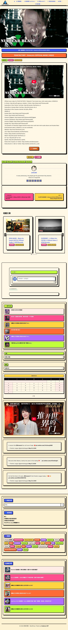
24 (8, 390)
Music (9, 161)
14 (42, 385)
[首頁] (14, 1)
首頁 (19, 50)
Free (42, 543)
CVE (6, 543)
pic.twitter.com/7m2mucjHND (44, 445)
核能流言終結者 (52, 1)
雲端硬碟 (19, 1)
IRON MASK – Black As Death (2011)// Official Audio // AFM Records (16, 240)
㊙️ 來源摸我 (34, 148)
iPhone (6, 546)
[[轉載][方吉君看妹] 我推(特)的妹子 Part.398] (7, 325)
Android (35, 546)
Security (37, 539)
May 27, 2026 (32, 463)
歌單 (60, 1)
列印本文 (31, 157)
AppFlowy (31, 543)
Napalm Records (18, 539)
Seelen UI (50, 539)
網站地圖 (38, 3)
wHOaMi (11, 60)
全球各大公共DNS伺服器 (16, 310)
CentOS (43, 539)
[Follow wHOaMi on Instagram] (33, 181)
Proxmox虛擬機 (8, 539)
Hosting (48, 543)
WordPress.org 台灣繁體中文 (12, 522)
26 (25, 390)
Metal (4, 161)
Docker (29, 546)
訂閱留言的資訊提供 (9, 520)
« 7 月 (33, 396)
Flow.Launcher (42, 546)
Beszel (25, 549)
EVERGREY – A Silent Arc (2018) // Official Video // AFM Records (49, 240)
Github (56, 539)
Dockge (18, 546)
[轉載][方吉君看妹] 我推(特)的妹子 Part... (20, 323)
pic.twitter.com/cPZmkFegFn (50, 460)
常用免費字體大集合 (15, 329)
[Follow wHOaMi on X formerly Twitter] (30, 181)
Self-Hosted (59, 543)
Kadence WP (45, 626)
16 (59, 385)
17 (8, 387)
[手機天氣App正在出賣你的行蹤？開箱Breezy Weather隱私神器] (7, 344)
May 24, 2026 (32, 480)
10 (8, 385)
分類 (6, 353)
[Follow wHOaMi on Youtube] (35, 181)
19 (25, 387)
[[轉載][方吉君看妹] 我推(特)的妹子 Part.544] (7, 338)
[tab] (31, 254)
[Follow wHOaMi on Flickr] (38, 181)
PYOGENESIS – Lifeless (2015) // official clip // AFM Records (18, 197)
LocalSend (17, 543)
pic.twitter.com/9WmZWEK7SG (17, 478)
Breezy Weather (29, 539)
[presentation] (18, 227)
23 (59, 387)
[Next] (63, 234)
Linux (37, 543)
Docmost (24, 543)
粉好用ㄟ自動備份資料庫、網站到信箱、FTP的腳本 (22, 316)
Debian (19, 549)
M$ (53, 543)
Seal (62, 539)
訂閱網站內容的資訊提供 (10, 518)
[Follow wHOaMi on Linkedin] (40, 181)
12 (25, 385)
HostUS (56, 546)
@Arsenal (19, 445)
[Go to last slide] (5, 234)
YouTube (28, 161)
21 (42, 387)
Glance (50, 546)
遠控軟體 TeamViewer (30, 1)
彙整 (6, 364)
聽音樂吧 (23, 50)
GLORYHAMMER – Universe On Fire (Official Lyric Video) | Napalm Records (50, 197)
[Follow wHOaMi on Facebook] (27, 181)
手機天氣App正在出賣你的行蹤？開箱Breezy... (21, 343)
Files (23, 546)
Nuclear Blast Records (19, 161)
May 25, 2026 (32, 448)
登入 (5, 516)
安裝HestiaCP (42, 1)
